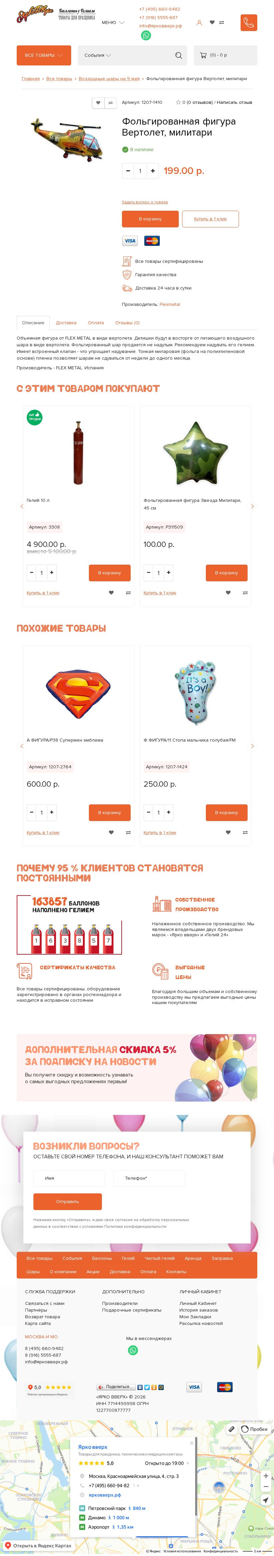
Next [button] (252, 507)
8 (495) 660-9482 (44, 1348)
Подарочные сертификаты (131, 1310)
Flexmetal (170, 304)
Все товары (39, 55)
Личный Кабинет (198, 1303)
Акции (93, 1272)
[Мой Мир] (161, 1385)
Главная (31, 78)
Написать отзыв (234, 102)
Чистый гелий (160, 1258)
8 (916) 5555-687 (43, 1355)
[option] (79, 506)
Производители (120, 1303)
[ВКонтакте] (140, 1385)
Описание (33, 323)
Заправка (222, 1258)
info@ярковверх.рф (160, 26)
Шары (33, 1272)
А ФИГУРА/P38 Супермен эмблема (65, 740)
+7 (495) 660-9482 (159, 9)
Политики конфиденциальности (135, 1226)
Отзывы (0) (127, 323)
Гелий (128, 1258)
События (94, 55)
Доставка (66, 323)
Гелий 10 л (38, 500)
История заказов (198, 1310)
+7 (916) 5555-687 (158, 17)
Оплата (96, 323)
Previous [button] (22, 507)
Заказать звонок (249, 22)
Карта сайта (38, 1323)
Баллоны (102, 1258)
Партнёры (36, 1310)
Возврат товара (42, 1317)
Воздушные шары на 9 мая (109, 78)
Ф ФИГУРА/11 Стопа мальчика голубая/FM (190, 740)
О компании (63, 1272)
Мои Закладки (195, 1317)
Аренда (193, 1258)
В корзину (150, 219)
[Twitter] (147, 1385)
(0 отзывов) (200, 102)
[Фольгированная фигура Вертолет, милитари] (67, 140)
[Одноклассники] (154, 1385)
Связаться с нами (44, 1303)
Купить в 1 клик (210, 219)
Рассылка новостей (201, 1323)
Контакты (176, 1272)
